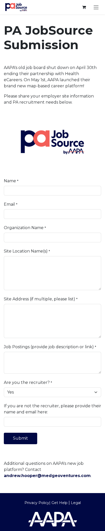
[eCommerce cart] (84, 7)
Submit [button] (20, 438)
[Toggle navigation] (96, 7)
